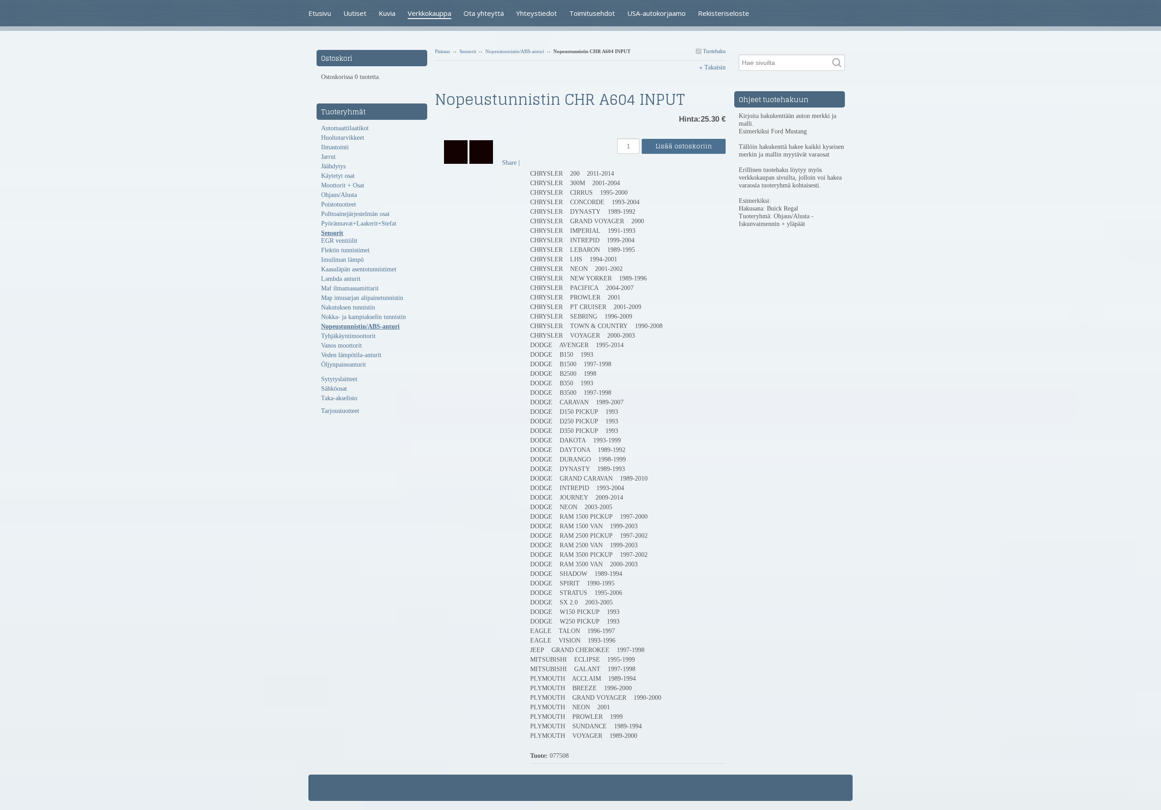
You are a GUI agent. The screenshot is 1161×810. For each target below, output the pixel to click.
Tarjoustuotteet (340, 410)
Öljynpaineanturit (343, 364)
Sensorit (467, 51)
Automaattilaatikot (345, 128)
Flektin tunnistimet (345, 250)
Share (509, 162)
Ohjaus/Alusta (339, 194)
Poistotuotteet (338, 204)
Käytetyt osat (338, 175)
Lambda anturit (341, 278)
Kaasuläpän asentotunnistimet (358, 269)
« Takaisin (712, 67)
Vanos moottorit (341, 345)
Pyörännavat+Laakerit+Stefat (358, 223)
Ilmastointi (335, 147)
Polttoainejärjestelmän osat (355, 214)
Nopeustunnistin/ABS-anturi (514, 51)
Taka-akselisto (339, 398)
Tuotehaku (714, 51)
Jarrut (328, 156)
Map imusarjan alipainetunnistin (362, 298)
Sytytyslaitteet (339, 379)
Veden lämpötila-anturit (351, 355)
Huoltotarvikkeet (342, 137)
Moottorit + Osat (342, 185)
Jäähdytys (333, 166)
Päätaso (442, 51)
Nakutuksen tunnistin (348, 307)
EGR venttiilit (339, 240)
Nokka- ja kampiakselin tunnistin (363, 317)
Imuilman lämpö (342, 259)
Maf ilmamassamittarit (350, 288)
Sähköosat (334, 388)
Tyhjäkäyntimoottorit (348, 336)
